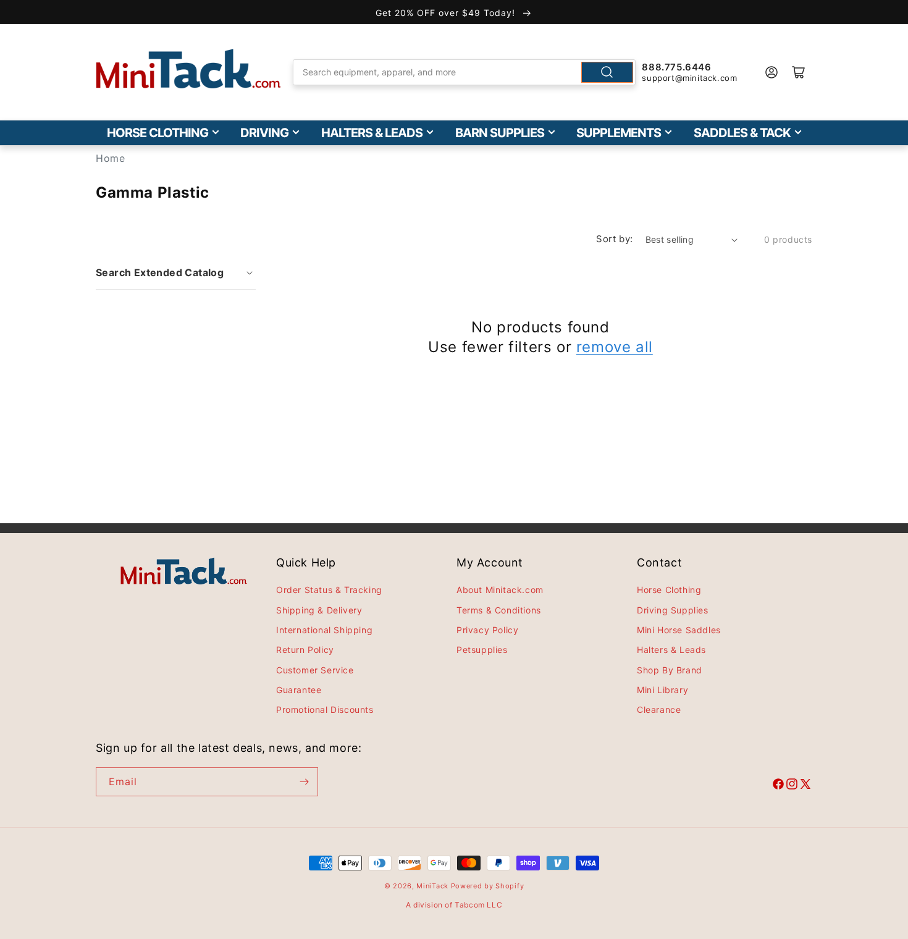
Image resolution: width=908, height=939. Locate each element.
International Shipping (324, 630)
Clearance (659, 709)
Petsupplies (482, 649)
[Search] (607, 72)
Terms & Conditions (498, 610)
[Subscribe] (303, 781)
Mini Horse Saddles (679, 630)
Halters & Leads (371, 132)
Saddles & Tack (742, 132)
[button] (176, 272)
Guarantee (298, 689)
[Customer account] (771, 72)
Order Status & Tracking (329, 589)
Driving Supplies (672, 610)
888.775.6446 (676, 67)
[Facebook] (778, 785)
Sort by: (614, 239)
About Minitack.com (500, 589)
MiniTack (432, 886)
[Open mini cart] (798, 72)
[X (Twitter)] (805, 785)
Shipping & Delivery (319, 610)
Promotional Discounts (325, 709)
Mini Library (662, 689)
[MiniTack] (188, 69)
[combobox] (464, 72)
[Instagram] (792, 785)
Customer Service (315, 670)
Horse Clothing (157, 132)
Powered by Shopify (487, 886)
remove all (614, 347)
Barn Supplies (499, 132)
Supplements (618, 132)
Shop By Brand (669, 670)
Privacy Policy (487, 630)
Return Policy (305, 649)
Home (110, 158)
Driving (264, 132)
